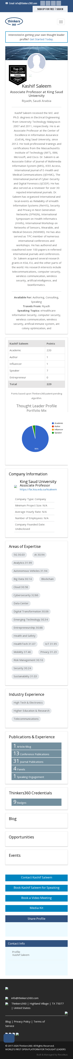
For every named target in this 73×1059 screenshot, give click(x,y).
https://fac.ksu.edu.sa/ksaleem (38, 489)
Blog (8, 1021)
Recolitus (63, 1054)
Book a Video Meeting (36, 898)
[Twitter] (48, 3)
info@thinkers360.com (26, 3)
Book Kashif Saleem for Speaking (37, 887)
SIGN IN (59, 9)
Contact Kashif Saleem (36, 877)
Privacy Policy (22, 1021)
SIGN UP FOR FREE (45, 9)
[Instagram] (53, 3)
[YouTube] (58, 3)
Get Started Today (41, 39)
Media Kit (36, 908)
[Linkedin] (42, 3)
